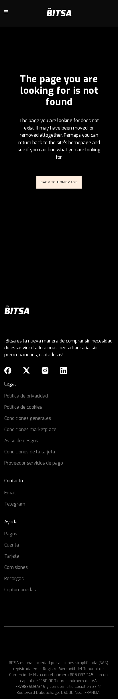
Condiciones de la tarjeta (29, 452)
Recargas (14, 578)
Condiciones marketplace (30, 429)
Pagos (10, 534)
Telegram (14, 504)
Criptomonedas (20, 590)
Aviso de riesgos (21, 441)
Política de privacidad (26, 396)
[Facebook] (7, 370)
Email (10, 493)
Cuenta (11, 545)
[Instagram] (45, 370)
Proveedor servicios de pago (33, 463)
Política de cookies (23, 407)
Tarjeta (11, 556)
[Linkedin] (63, 370)
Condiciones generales (27, 418)
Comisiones (16, 567)
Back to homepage (59, 182)
